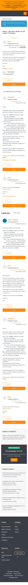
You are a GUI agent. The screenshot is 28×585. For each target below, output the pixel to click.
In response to (15, 101)
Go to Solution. (9, 68)
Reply (14, 84)
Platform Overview (6, 529)
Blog (2, 552)
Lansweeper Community (8, 13)
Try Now (14, 459)
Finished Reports (10, 71)
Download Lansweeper (7, 537)
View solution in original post (9, 159)
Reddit (8, 5)
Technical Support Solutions (9, 493)
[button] (4, 80)
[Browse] (2, 13)
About (16, 526)
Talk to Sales (19, 553)
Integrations (4, 532)
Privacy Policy (17, 573)
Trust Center (9, 573)
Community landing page (12, 6)
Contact (17, 529)
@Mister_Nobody (6, 155)
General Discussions (8, 476)
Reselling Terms (13, 577)
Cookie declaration (8, 575)
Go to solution (14, 38)
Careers (17, 532)
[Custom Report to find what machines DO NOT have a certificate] (22, 213)
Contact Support (5, 560)
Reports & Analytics (7, 19)
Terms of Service (19, 575)
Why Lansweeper (5, 526)
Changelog (4, 540)
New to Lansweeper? (14, 447)
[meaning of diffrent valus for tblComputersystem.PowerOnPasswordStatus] (25, 213)
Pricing (3, 534)
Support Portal (17, 5)
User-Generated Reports (8, 74)
